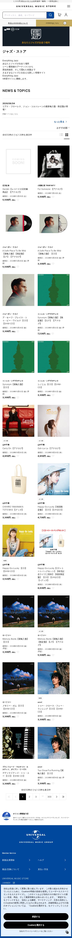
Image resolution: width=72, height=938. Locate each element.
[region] (18, 23)
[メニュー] (68, 6)
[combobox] (28, 14)
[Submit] (50, 15)
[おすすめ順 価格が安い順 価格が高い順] (61, 128)
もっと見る (59, 121)
